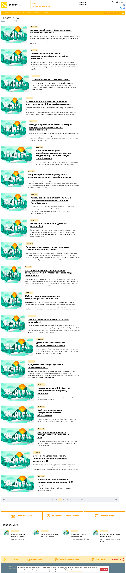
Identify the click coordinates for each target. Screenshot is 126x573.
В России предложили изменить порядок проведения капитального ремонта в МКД (51, 458)
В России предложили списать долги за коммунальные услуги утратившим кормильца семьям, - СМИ (48, 273)
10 (71, 499)
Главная (3, 21)
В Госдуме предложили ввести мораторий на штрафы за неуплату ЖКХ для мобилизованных (50, 127)
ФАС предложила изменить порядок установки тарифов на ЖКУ (53, 434)
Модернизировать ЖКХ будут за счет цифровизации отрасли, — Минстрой (53, 390)
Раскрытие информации (41, 7)
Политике (72, 571)
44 (78, 499)
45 (82, 499)
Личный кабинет (118, 2)
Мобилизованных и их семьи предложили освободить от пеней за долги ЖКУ (49, 56)
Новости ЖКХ (10, 524)
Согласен (104, 569)
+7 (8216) (80, 2)
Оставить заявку (37, 559)
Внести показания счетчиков (69, 559)
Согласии (79, 571)
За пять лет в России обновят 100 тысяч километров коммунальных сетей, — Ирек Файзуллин (51, 200)
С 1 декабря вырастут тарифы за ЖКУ (51, 79)
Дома (34, 3)
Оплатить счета (100, 559)
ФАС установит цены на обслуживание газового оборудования (49, 412)
